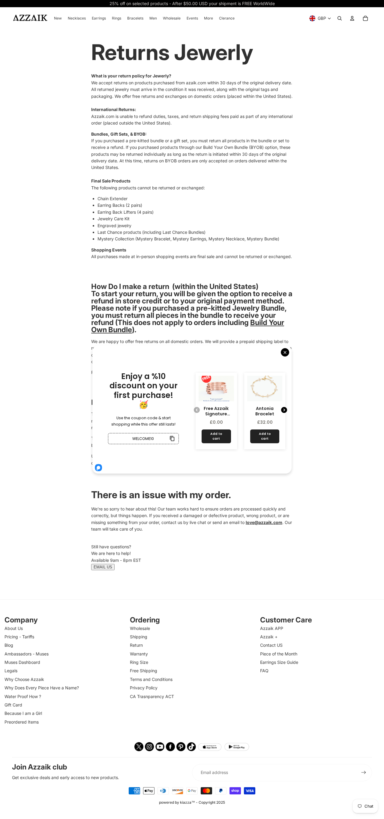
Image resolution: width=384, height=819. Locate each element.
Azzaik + (269, 636)
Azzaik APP (271, 628)
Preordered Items (21, 721)
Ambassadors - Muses (26, 653)
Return (136, 645)
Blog (8, 645)
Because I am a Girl (23, 713)
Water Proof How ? (22, 696)
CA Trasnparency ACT (152, 696)
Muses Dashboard (22, 662)
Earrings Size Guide (279, 662)
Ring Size (139, 662)
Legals (10, 670)
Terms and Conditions (151, 679)
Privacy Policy (144, 687)
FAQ (264, 670)
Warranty (139, 653)
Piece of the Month (278, 653)
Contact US (271, 645)
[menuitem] (58, 18)
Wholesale (140, 628)
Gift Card (13, 704)
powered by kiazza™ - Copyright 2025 (192, 802)
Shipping (138, 636)
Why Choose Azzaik (24, 679)
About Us (13, 628)
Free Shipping (143, 670)
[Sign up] (363, 772)
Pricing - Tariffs (19, 636)
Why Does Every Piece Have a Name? (41, 687)
